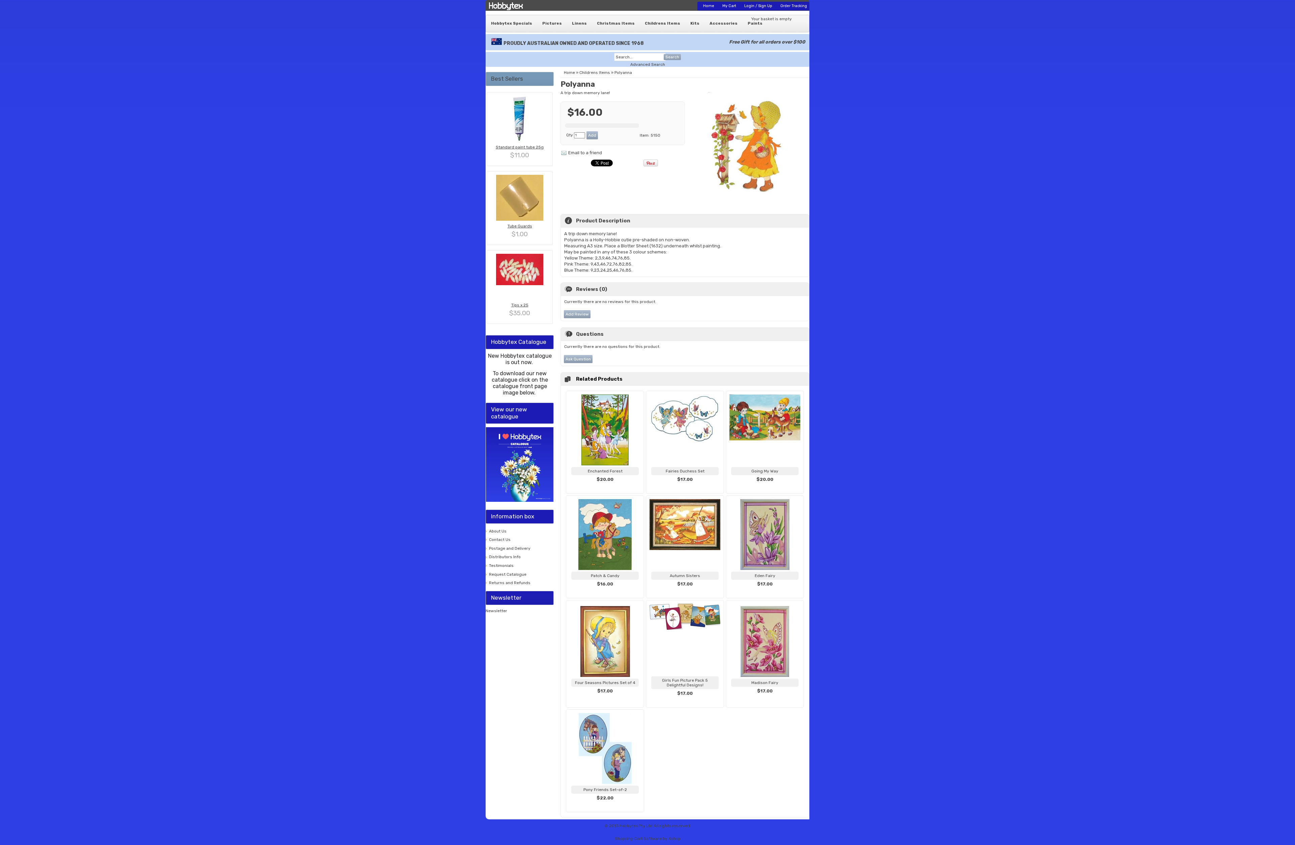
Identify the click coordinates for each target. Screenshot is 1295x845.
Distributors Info (505, 556)
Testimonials (501, 565)
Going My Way (764, 471)
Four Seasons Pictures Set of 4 (605, 682)
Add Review (577, 314)
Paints (755, 23)
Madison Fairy (764, 682)
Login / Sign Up (758, 6)
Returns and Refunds (509, 582)
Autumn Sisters (685, 575)
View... (605, 487)
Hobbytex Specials (511, 23)
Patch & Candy (605, 575)
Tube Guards (520, 226)
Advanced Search (647, 64)
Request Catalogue (507, 574)
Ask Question (578, 359)
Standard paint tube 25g (520, 147)
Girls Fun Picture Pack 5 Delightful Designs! (685, 682)
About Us (498, 531)
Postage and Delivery (509, 548)
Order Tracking (793, 6)
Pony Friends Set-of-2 (605, 789)
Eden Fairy (765, 575)
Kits (694, 23)
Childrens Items (662, 23)
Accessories (724, 23)
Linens (579, 23)
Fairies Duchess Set (685, 471)
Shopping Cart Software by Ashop (648, 838)
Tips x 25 (519, 305)
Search (672, 57)
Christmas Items (616, 23)
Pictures (552, 23)
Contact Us (500, 539)
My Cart (729, 6)
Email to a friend (585, 152)
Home (708, 6)
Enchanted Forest (605, 471)
